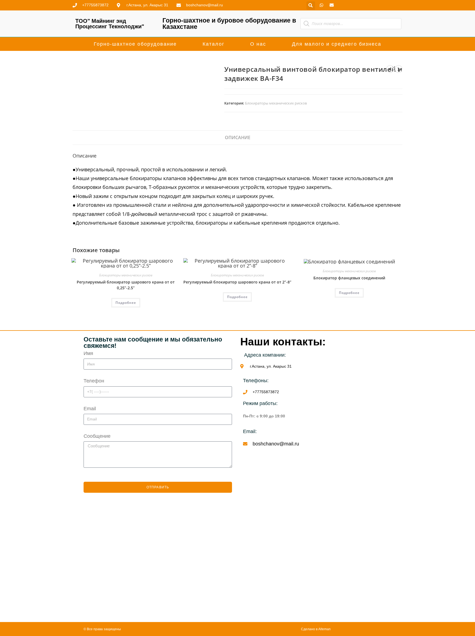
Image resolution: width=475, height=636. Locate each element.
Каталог (214, 44)
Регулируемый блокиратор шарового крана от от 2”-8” (237, 282)
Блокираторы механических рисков (276, 103)
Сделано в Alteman (316, 629)
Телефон (94, 381)
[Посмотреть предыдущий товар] (390, 69)
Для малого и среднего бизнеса (336, 44)
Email (90, 408)
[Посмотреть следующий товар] (398, 69)
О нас (258, 44)
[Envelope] (331, 5)
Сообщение (97, 436)
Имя (88, 353)
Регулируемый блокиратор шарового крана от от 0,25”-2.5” (126, 284)
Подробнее (125, 302)
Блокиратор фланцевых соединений (349, 277)
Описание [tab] (237, 137)
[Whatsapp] (321, 5)
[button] (310, 5)
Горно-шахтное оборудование (135, 44)
